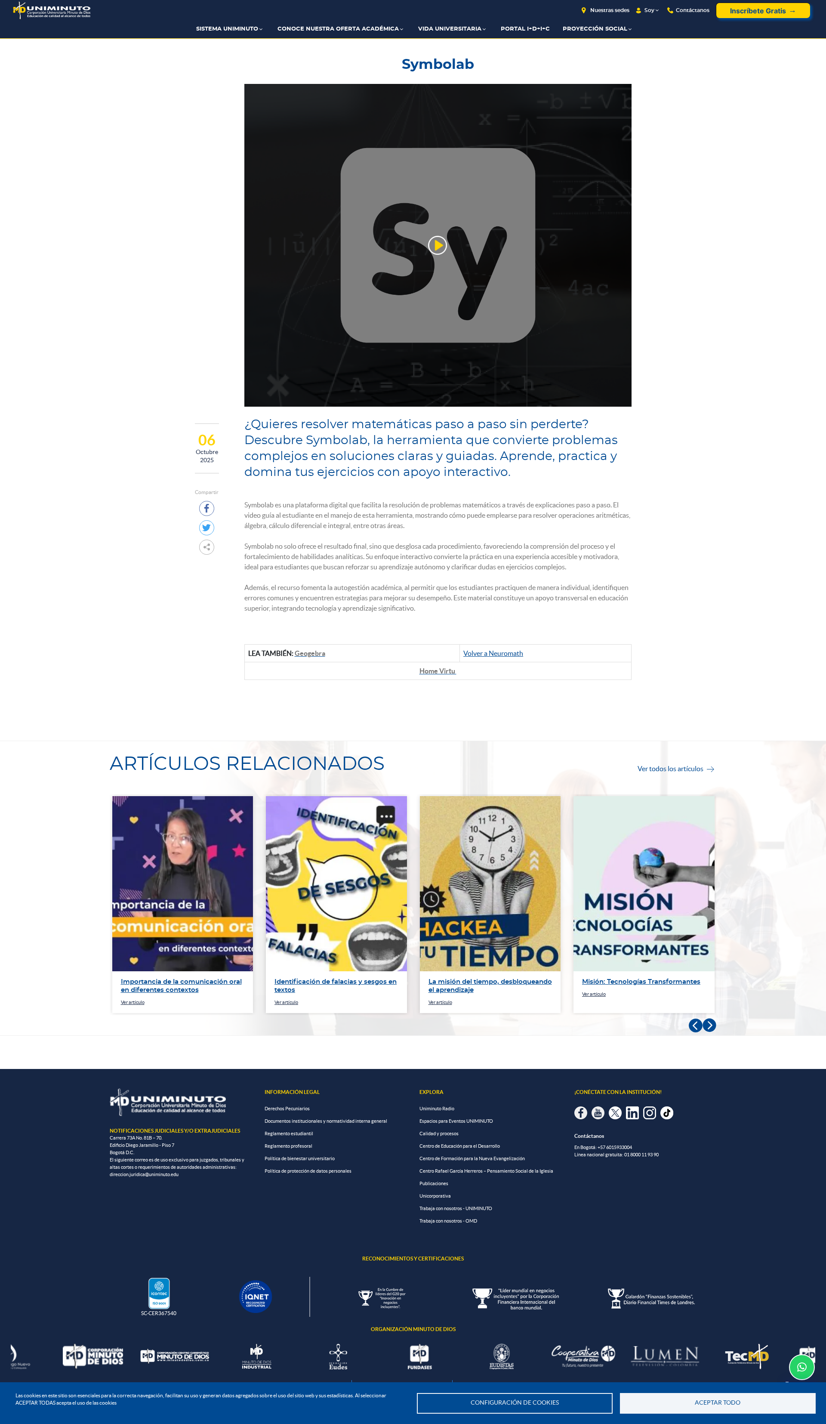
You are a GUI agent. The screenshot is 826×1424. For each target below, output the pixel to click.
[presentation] (696, 1025)
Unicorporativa (435, 1196)
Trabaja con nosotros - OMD (448, 1220)
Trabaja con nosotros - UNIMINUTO (455, 1208)
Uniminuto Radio (436, 1108)
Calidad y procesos (439, 1133)
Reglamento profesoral (288, 1146)
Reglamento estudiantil (289, 1133)
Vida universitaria (449, 29)
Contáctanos (692, 10)
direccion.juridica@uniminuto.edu (144, 1174)
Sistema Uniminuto (227, 29)
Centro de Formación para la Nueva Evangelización (472, 1158)
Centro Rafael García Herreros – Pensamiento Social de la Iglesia (486, 1171)
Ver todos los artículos (676, 768)
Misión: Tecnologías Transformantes (641, 982)
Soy (649, 10)
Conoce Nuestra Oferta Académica (338, 29)
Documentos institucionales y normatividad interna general (326, 1121)
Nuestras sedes (609, 10)
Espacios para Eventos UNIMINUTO (456, 1121)
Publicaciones (433, 1183)
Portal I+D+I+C (525, 29)
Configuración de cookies (515, 1402)
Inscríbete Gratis (758, 10)
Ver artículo (133, 1002)
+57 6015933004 (615, 1147)
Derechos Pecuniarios (287, 1108)
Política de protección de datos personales (308, 1171)
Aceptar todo (717, 1402)
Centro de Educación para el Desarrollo (459, 1146)
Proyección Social (595, 29)
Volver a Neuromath (493, 653)
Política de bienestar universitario (300, 1158)
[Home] (51, 10)
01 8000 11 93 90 (641, 1154)
